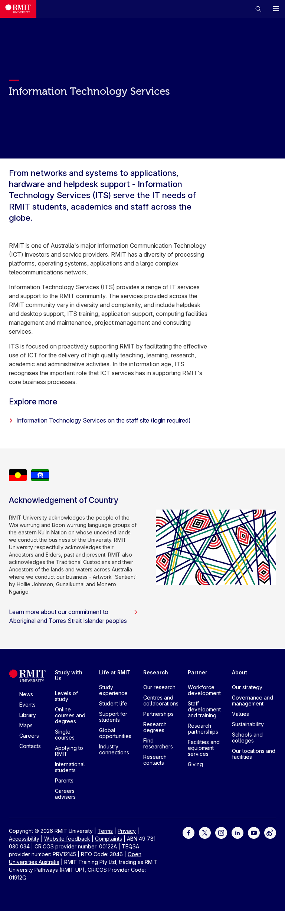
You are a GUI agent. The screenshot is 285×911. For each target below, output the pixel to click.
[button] (258, 9)
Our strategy (247, 687)
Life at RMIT (115, 672)
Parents (64, 780)
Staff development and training (204, 709)
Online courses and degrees (70, 715)
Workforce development (204, 690)
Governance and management (252, 700)
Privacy (127, 831)
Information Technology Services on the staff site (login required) (103, 420)
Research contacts (155, 760)
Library (27, 715)
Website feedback (67, 838)
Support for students (113, 717)
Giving (195, 764)
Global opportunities (115, 733)
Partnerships (158, 714)
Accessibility (24, 838)
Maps (26, 725)
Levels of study (66, 696)
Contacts (30, 746)
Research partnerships (203, 729)
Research (155, 672)
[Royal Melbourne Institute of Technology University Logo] (18, 9)
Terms (105, 831)
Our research (159, 687)
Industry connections (114, 749)
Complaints (108, 838)
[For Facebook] (188, 832)
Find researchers (158, 743)
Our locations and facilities (253, 754)
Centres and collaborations (160, 700)
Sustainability (248, 724)
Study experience (113, 690)
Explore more (33, 401)
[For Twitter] (205, 832)
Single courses (65, 734)
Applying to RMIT (69, 751)
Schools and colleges (247, 737)
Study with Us (68, 675)
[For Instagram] (221, 832)
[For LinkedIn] (237, 832)
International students (70, 767)
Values (240, 714)
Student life (113, 703)
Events (27, 704)
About (239, 672)
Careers (29, 736)
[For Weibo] (270, 832)
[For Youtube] (254, 832)
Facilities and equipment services (204, 748)
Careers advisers (65, 794)
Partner (197, 672)
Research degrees (155, 727)
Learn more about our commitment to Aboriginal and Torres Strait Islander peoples (68, 616)
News (26, 694)
